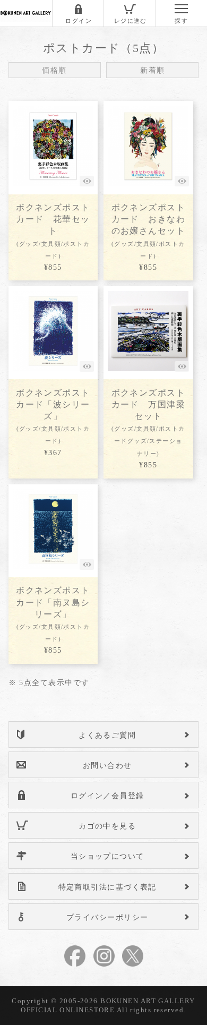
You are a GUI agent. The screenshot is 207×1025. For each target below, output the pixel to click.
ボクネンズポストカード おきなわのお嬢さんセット (148, 231)
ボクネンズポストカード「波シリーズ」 (53, 416)
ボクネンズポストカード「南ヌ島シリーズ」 (53, 614)
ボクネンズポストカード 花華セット (53, 231)
